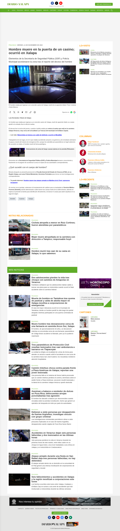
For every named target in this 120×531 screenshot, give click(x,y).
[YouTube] (60, 3)
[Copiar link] (30, 112)
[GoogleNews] (62, 517)
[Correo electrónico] (26, 112)
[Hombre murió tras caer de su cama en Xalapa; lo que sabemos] (19, 254)
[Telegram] (22, 112)
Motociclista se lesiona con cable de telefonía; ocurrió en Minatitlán (39, 135)
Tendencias (73, 10)
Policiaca (20, 10)
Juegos (107, 10)
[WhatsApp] (18, 112)
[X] (56, 3)
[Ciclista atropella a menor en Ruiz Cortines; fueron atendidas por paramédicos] (19, 225)
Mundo (32, 10)
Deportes (100, 10)
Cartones (53, 10)
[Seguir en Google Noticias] (74, 112)
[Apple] (66, 517)
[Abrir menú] (8, 10)
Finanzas (39, 10)
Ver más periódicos (104, 4)
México (27, 10)
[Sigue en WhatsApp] (71, 112)
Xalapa (31, 198)
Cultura (66, 10)
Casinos (21, 198)
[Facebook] (52, 3)
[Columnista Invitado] (82, 152)
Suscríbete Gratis (95, 304)
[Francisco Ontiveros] (82, 170)
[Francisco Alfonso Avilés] (82, 161)
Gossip (60, 10)
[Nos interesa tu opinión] (60, 502)
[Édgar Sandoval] (82, 143)
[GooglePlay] (70, 517)
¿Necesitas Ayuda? (60, 513)
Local (14, 10)
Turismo (92, 10)
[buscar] (112, 10)
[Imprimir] (34, 112)
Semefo (12, 198)
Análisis (45, 10)
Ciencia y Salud (84, 10)
